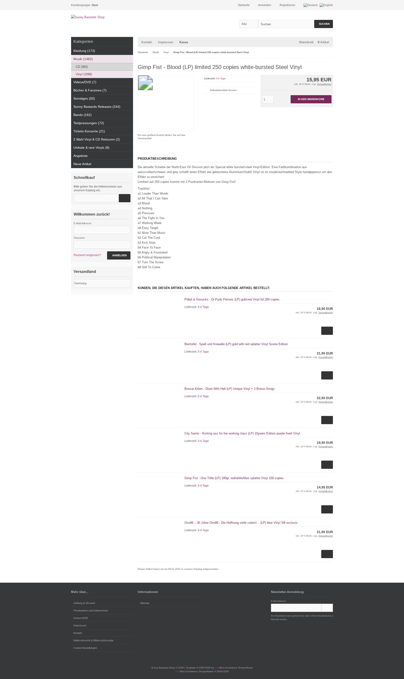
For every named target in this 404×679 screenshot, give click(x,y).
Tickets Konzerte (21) (89, 131)
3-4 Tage (221, 78)
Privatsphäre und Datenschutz (90, 610)
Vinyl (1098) (84, 74)
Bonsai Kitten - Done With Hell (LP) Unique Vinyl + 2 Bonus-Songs (229, 388)
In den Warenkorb (311, 99)
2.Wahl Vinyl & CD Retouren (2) (96, 139)
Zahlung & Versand (84, 603)
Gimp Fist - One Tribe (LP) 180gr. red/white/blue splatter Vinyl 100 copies (234, 478)
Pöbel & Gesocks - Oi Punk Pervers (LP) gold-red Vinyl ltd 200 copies (231, 299)
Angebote (80, 156)
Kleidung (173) (84, 51)
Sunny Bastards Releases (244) (96, 106)
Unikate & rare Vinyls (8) (91, 147)
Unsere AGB (80, 618)
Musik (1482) (83, 59)
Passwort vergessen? (87, 255)
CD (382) (82, 67)
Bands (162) (82, 115)
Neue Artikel (82, 164)
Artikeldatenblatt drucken (223, 90)
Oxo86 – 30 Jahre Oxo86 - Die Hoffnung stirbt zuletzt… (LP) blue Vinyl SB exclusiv (241, 522)
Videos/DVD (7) (84, 82)
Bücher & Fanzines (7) (90, 90)
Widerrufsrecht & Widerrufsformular (93, 640)
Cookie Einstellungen (85, 647)
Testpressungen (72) (88, 123)
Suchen (323, 24)
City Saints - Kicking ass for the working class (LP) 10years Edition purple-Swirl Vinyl (242, 433)
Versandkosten (324, 84)
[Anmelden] (327, 608)
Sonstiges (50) (84, 98)
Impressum (165, 42)
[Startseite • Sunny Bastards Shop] (102, 17)
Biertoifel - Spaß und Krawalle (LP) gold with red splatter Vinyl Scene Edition (236, 344)
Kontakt (146, 42)
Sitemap (144, 603)
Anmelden (119, 255)
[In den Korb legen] (124, 198)
